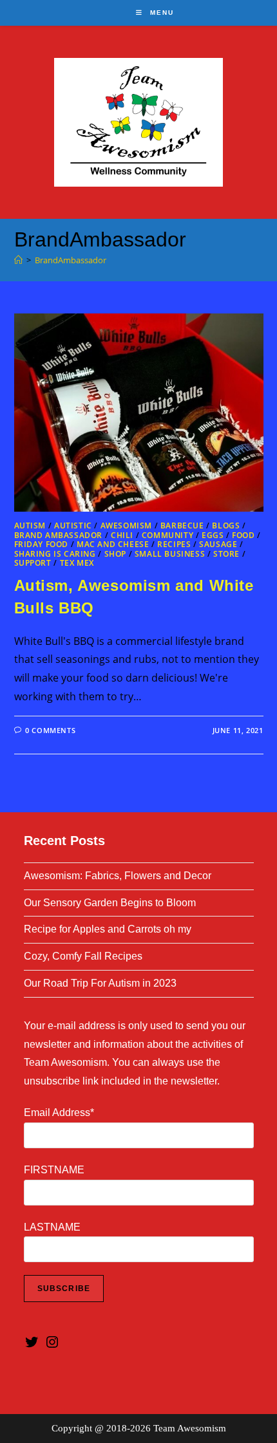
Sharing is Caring (55, 553)
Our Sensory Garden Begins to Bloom (110, 902)
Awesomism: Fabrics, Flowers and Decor (117, 875)
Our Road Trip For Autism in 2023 (100, 983)
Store (226, 553)
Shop (115, 553)
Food (243, 535)
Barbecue (182, 525)
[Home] (18, 260)
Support (33, 562)
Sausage (218, 544)
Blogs (226, 525)
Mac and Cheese (113, 544)
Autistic (73, 525)
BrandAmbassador (70, 260)
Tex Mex (77, 562)
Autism (30, 525)
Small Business (170, 553)
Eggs (213, 535)
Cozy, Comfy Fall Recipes (83, 956)
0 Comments (50, 730)
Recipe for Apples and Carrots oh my (107, 929)
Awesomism (126, 525)
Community (167, 535)
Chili (122, 535)
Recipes (174, 544)
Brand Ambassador (58, 535)
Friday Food (41, 544)
